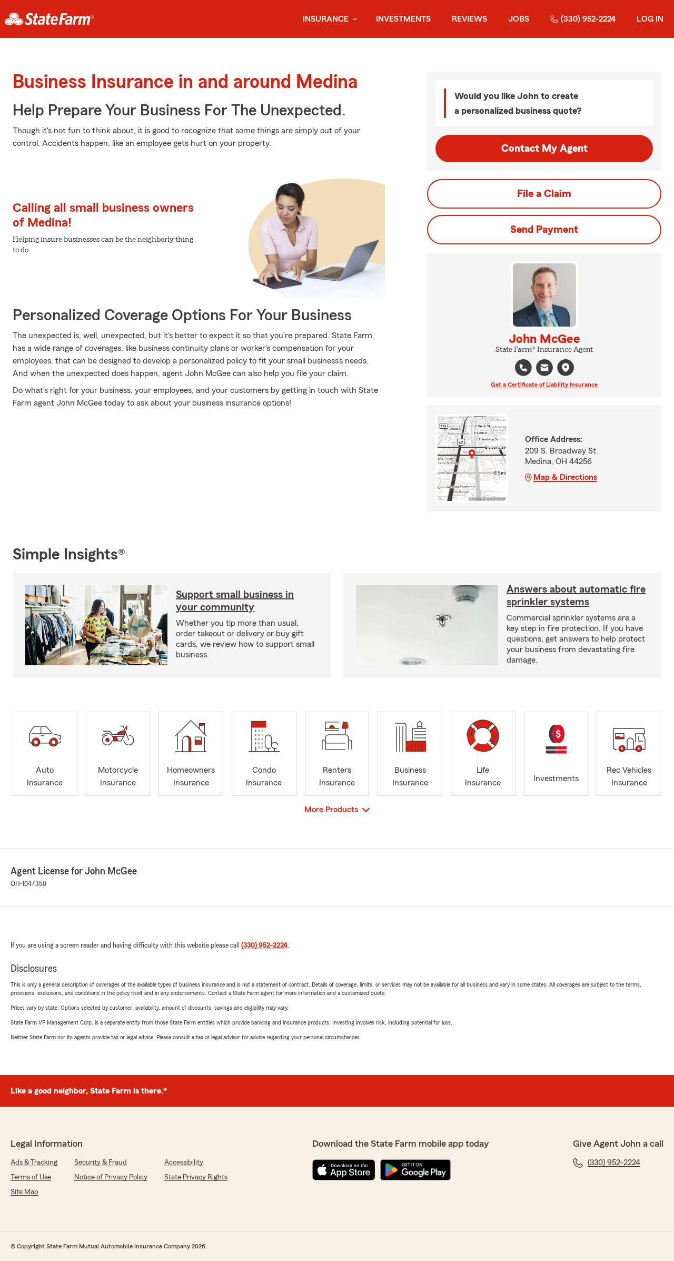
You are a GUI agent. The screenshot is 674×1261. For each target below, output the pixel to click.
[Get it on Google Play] (415, 1169)
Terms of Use (31, 1177)
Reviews (469, 19)
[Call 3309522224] (523, 367)
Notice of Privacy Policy (110, 1177)
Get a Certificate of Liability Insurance (544, 384)
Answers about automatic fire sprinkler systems (576, 595)
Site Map (24, 1192)
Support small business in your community (235, 601)
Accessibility (183, 1162)
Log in (650, 19)
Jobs (518, 19)
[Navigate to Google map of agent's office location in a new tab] (565, 367)
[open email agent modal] (544, 369)
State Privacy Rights (195, 1177)
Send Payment (544, 229)
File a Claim (544, 194)
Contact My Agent (544, 148)
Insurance (326, 19)
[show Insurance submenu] (353, 19)
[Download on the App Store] (343, 1169)
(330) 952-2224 (588, 19)
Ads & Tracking (34, 1162)
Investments (403, 19)
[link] (49, 18)
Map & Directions (565, 477)
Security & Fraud (100, 1162)
